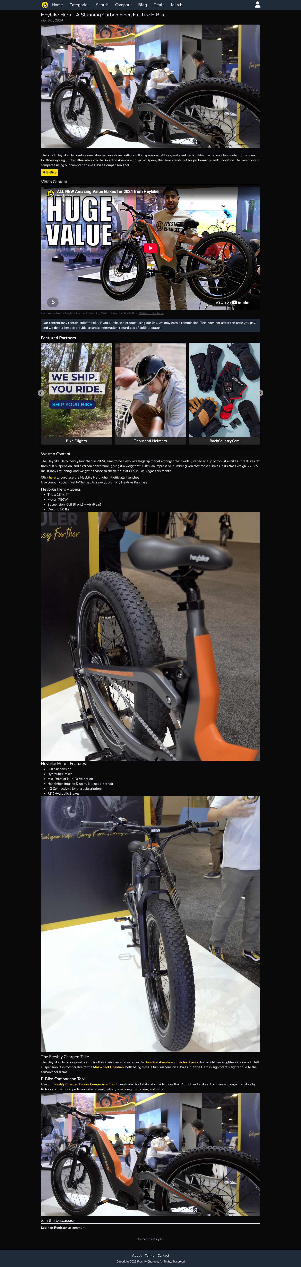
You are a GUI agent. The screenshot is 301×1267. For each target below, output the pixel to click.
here (52, 477)
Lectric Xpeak (188, 1062)
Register (60, 1227)
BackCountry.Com (225, 440)
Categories (79, 5)
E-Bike (51, 172)
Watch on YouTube (151, 313)
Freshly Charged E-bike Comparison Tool (84, 1084)
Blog (142, 5)
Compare (123, 5)
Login (45, 1227)
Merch (176, 5)
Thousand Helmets (150, 440)
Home (57, 5)
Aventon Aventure (159, 1062)
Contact (163, 1255)
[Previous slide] (41, 393)
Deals (159, 5)
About (136, 1255)
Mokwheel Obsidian (108, 1067)
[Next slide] (260, 393)
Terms (149, 1255)
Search (102, 5)
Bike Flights (76, 440)
